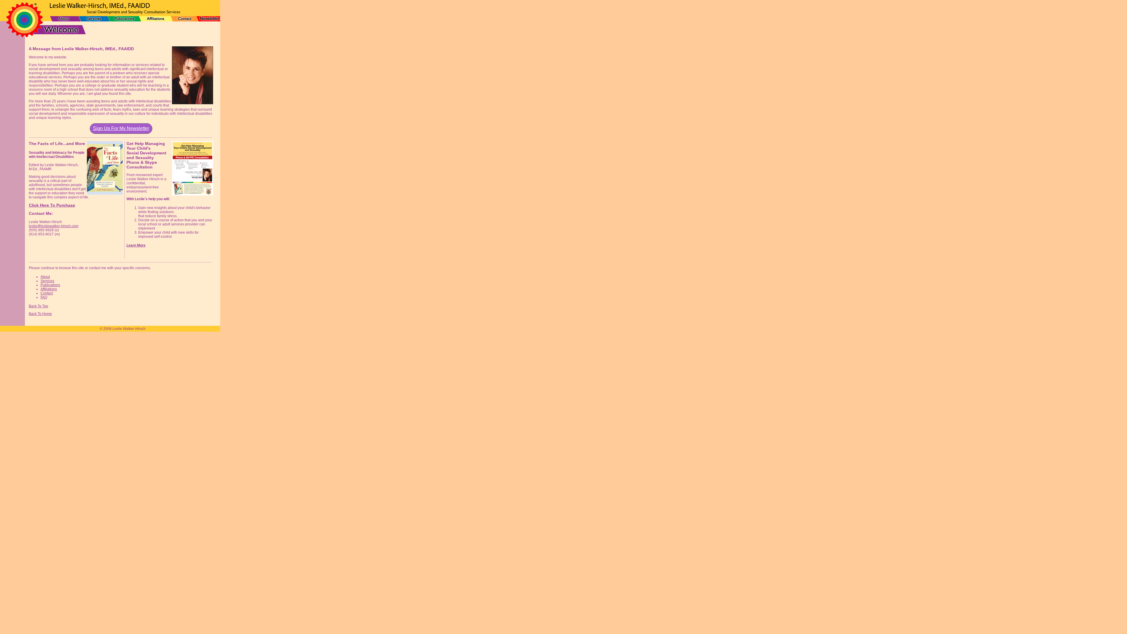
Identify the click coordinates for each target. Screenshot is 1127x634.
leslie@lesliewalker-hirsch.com (53, 226)
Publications (50, 285)
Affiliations (49, 289)
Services (47, 281)
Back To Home (40, 314)
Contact (47, 293)
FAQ (44, 297)
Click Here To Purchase (52, 205)
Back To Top (38, 306)
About (45, 277)
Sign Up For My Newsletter (121, 128)
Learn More (136, 245)
